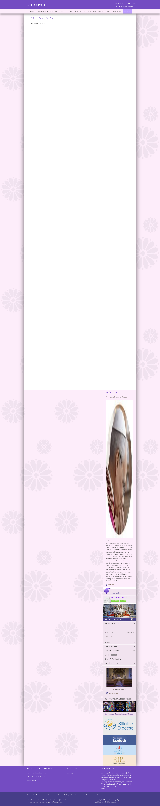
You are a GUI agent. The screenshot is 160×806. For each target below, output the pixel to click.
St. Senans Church (119, 689)
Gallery (66, 795)
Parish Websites (106, 800)
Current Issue (115, 600)
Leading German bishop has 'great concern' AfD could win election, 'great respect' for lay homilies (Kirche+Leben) (116, 784)
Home (32, 11)
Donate (127, 11)
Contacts (117, 11)
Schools (53, 11)
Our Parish (42, 11)
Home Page (70, 773)
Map (108, 11)
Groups (63, 11)
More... (103, 788)
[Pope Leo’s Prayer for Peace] (119, 537)
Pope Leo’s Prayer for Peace (116, 397)
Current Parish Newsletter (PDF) (37, 773)
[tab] (119, 623)
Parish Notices (32, 780)
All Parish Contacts (111, 637)
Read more (111, 584)
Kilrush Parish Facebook (93, 11)
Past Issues (123, 600)
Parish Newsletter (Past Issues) (36, 776)
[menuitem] (32, 11)
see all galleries (113, 693)
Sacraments (74, 11)
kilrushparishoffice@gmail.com (53, 802)
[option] (119, 679)
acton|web (122, 800)
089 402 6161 (34, 802)
